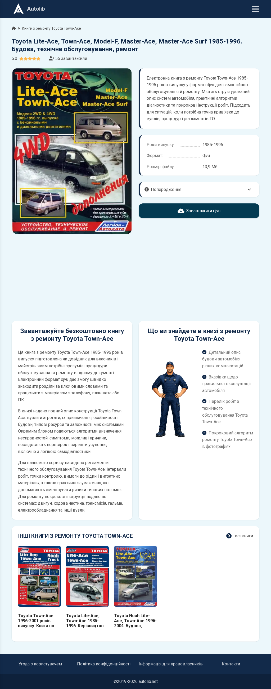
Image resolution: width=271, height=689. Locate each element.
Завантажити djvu (203, 210)
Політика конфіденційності (103, 663)
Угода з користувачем (40, 663)
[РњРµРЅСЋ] (255, 9)
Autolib (36, 9)
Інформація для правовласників (171, 663)
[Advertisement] (72, 277)
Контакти (231, 663)
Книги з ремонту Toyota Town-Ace (51, 28)
